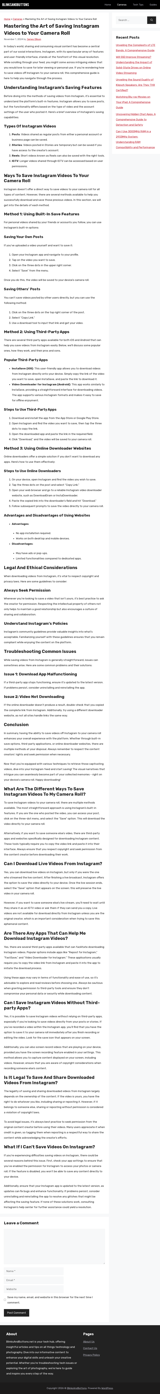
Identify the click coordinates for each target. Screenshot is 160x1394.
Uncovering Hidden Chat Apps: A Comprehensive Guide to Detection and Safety (136, 119)
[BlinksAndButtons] (16, 4)
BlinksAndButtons (77, 1388)
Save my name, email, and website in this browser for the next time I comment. (50, 1300)
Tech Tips (138, 4)
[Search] (151, 20)
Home (108, 4)
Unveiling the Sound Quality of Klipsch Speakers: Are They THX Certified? (135, 85)
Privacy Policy (91, 1354)
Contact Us (90, 1348)
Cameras (122, 4)
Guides (153, 4)
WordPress (107, 1388)
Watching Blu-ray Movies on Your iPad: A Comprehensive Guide (133, 102)
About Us (89, 1341)
